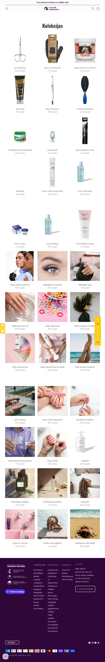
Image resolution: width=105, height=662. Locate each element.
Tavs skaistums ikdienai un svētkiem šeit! (52, 2)
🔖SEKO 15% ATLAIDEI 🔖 (97, 333)
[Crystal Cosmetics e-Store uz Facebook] (90, 643)
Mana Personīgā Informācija (53, 595)
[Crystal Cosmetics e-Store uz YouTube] (95, 643)
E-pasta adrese (84, 586)
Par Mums (38, 570)
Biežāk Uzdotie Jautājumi (38, 579)
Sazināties (38, 573)
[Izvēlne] (7, 8)
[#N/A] (93, 8)
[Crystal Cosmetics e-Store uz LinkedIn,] (98, 643)
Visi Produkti (67, 579)
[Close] (98, 320)
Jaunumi (66, 570)
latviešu (11, 642)
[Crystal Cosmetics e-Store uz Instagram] (92, 643)
